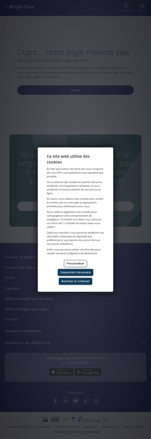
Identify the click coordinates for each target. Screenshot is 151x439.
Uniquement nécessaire (75, 272)
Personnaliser (75, 263)
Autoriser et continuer (75, 281)
